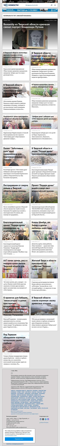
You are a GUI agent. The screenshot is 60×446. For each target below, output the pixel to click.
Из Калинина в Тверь (24, 401)
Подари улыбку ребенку (37, 401)
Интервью (35, 390)
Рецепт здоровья (15, 402)
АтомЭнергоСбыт (15, 396)
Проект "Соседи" (28, 405)
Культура (34, 392)
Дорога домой (14, 398)
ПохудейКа (36, 405)
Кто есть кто (45, 408)
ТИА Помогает (33, 408)
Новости (13, 390)
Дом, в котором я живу (24, 399)
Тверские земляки (21, 395)
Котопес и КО (14, 399)
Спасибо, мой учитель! (38, 396)
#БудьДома (28, 393)
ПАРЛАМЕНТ (39, 399)
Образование (30, 395)
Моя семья (26, 408)
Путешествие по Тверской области (20, 406)
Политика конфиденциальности (14, 444)
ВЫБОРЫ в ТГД (37, 395)
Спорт (23, 392)
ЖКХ (44, 392)
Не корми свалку (30, 398)
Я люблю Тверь (39, 403)
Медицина (13, 393)
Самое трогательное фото (17, 403)
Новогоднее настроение (17, 408)
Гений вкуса (22, 398)
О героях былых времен (17, 405)
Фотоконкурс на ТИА (35, 406)
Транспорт (39, 392)
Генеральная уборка (30, 403)
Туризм (19, 392)
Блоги (39, 408)
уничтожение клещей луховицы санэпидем (21, 412)
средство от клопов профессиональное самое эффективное (24, 414)
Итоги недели (34, 393)
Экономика (42, 393)
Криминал (13, 392)
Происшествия (42, 390)
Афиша (30, 396)
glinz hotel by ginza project (17, 411)
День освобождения (35, 402)
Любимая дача (15, 401)
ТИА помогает (20, 393)
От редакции (14, 409)
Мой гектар (28, 392)
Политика (13, 395)
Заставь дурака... (24, 402)
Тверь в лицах (39, 398)
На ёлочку (33, 399)
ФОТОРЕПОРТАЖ (24, 396)
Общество (29, 390)
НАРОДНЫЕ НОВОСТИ (21, 390)
